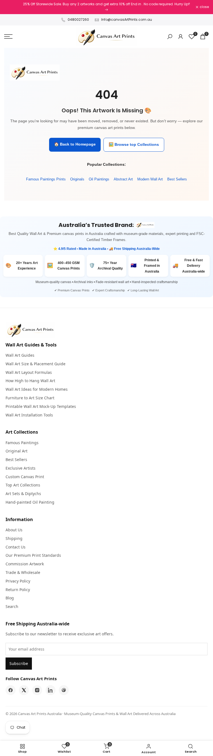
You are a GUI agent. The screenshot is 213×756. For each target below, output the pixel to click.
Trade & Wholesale (23, 572)
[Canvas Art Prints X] (24, 690)
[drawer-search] (170, 36)
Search (12, 606)
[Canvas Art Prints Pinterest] (64, 690)
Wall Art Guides (20, 355)
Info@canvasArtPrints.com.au (126, 19)
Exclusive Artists (21, 468)
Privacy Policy (18, 581)
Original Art (16, 451)
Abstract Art (123, 179)
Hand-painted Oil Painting (30, 502)
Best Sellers (177, 179)
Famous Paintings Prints (46, 179)
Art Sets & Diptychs (23, 493)
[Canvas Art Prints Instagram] (37, 690)
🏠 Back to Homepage (75, 144)
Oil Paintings (99, 179)
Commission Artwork (25, 563)
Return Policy (18, 589)
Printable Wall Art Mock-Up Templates (41, 406)
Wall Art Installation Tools (29, 415)
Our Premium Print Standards (33, 555)
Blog (10, 597)
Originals (77, 179)
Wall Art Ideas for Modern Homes (37, 389)
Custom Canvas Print (25, 476)
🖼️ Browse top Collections (134, 144)
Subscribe (18, 663)
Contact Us (16, 547)
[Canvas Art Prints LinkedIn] (50, 690)
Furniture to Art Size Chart (30, 397)
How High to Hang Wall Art (30, 380)
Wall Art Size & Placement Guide (35, 363)
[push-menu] (8, 36)
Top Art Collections (23, 485)
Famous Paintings (22, 442)
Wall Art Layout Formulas (29, 372)
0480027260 (78, 19)
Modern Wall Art (150, 179)
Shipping (14, 538)
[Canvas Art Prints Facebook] (11, 690)
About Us (14, 529)
